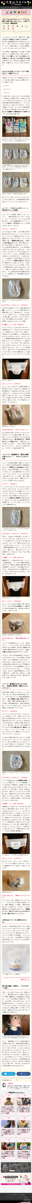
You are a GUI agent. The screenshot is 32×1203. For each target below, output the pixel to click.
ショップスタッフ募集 (21, 1197)
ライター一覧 (10, 1194)
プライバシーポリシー (10, 1197)
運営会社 (23, 1194)
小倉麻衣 (10, 1083)
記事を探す (27, 1199)
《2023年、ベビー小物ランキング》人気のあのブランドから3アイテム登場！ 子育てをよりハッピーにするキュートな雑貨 (8, 1110)
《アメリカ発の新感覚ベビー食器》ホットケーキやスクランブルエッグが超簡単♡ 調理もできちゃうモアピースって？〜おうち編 (24, 1154)
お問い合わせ (17, 1194)
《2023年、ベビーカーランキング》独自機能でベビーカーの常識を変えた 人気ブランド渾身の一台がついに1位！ (8, 1132)
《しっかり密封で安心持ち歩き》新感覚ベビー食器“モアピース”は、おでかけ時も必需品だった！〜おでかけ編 (8, 1154)
